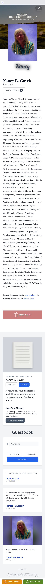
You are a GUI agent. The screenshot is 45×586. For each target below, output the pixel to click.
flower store (29, 298)
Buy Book (24, 384)
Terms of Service (28, 576)
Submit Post (22, 459)
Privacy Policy (16, 576)
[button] (22, 530)
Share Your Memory (15, 420)
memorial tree (30, 294)
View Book (11, 384)
